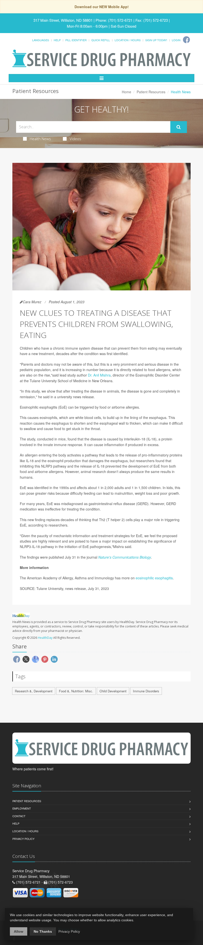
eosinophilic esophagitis (154, 577)
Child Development (113, 691)
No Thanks (43, 931)
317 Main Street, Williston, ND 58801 (63, 20)
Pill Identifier (76, 40)
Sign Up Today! (156, 40)
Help (57, 40)
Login (176, 40)
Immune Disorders (146, 691)
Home (126, 91)
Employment (21, 808)
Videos (75, 138)
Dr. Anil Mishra (99, 375)
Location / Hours (128, 40)
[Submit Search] (178, 127)
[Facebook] (186, 39)
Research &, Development (33, 691)
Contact (18, 816)
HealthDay (45, 638)
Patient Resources (151, 91)
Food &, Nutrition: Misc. (76, 691)
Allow (18, 931)
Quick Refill (100, 40)
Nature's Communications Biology (124, 557)
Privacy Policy (23, 839)
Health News (40, 138)
